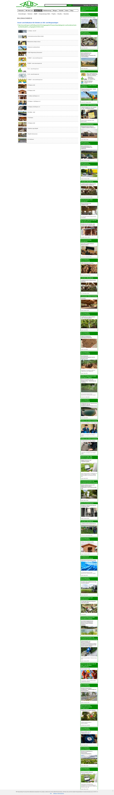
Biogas (55, 10)
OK (51, 793)
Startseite (21, 10)
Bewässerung (47, 10)
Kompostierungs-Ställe (44, 14)
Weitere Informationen (58, 793)
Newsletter (66, 14)
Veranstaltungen (22, 14)
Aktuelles (59, 14)
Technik (61, 10)
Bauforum (30, 14)
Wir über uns (29, 10)
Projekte (54, 14)
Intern (67, 10)
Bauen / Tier (38, 10)
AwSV (35, 14)
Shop (71, 10)
